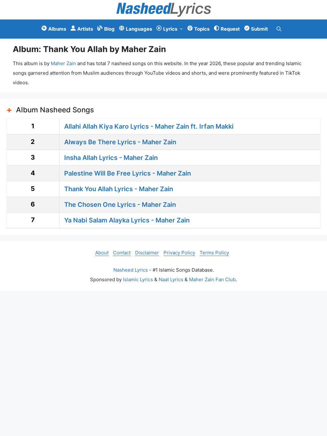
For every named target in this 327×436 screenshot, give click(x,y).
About (102, 253)
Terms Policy (214, 253)
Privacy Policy (179, 253)
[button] (279, 29)
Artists (85, 29)
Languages (139, 29)
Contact (122, 253)
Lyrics (170, 29)
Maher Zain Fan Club (212, 279)
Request (230, 29)
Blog (109, 29)
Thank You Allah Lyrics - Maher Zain (118, 189)
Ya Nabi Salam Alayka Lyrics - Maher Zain (127, 220)
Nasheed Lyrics (130, 270)
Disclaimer (147, 253)
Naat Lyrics (171, 279)
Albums (57, 29)
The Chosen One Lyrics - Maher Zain (120, 204)
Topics (201, 29)
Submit (259, 29)
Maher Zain (63, 63)
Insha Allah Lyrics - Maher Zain (111, 158)
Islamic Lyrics (138, 279)
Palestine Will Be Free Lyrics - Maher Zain (127, 173)
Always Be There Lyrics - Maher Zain (120, 142)
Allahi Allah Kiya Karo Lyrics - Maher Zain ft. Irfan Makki (148, 126)
